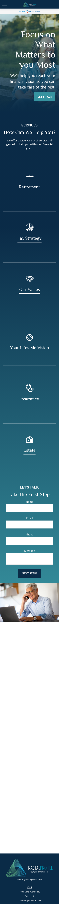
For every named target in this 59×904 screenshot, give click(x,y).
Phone (29, 534)
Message (29, 551)
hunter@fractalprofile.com (29, 879)
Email (29, 518)
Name (29, 501)
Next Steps (29, 573)
